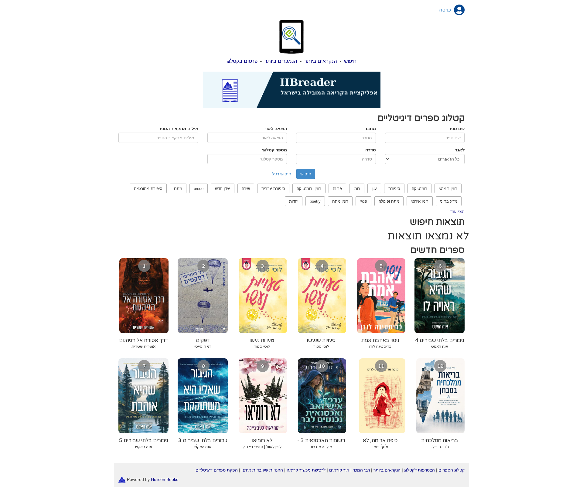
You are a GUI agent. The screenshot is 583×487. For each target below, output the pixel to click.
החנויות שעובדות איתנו (262, 470)
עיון (374, 188)
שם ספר (457, 128)
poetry (315, 201)
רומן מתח (340, 201)
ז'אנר (460, 149)
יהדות (293, 201)
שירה (246, 188)
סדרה (370, 149)
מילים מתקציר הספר (178, 128)
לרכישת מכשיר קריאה (306, 470)
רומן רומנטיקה (309, 188)
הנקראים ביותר (320, 61)
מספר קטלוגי (274, 149)
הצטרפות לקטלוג (419, 470)
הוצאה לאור (275, 128)
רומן (356, 188)
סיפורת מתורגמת (148, 188)
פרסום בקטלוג (242, 61)
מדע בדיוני (448, 201)
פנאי (363, 201)
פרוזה (337, 188)
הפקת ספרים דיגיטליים (217, 470)
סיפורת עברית (273, 188)
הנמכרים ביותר (280, 61)
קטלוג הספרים (451, 470)
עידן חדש (222, 188)
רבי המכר (361, 470)
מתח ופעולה (389, 201)
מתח (178, 188)
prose (198, 188)
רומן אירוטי (419, 201)
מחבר (370, 128)
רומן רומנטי (448, 188)
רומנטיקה (419, 188)
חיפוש (350, 61)
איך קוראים (339, 470)
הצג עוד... (456, 211)
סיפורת (394, 188)
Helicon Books (164, 479)
